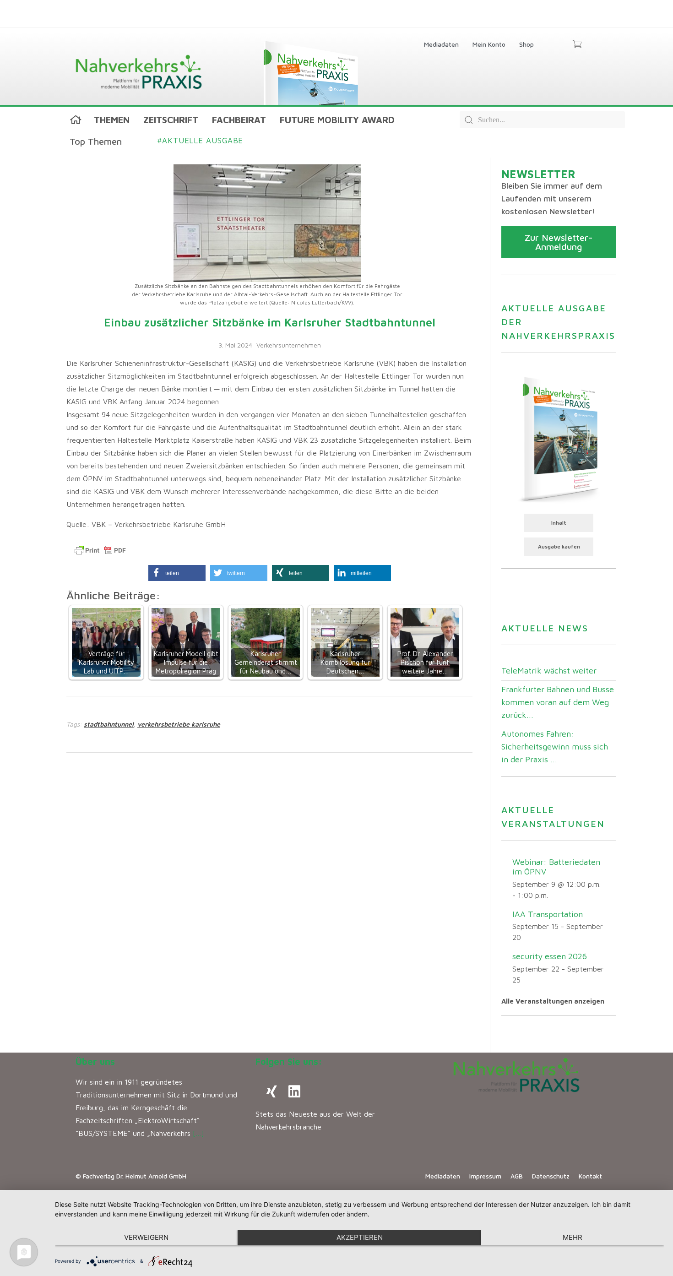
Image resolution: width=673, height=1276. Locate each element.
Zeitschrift (170, 119)
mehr (572, 1237)
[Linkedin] (294, 1091)
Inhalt (558, 523)
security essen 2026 (549, 956)
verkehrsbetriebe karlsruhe (178, 724)
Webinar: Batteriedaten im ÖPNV (556, 866)
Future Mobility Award (337, 119)
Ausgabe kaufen (559, 546)
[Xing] (271, 1091)
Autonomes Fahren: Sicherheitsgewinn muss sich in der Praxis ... (554, 746)
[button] (177, 573)
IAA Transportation (547, 914)
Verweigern (146, 1237)
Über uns (95, 1061)
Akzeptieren (359, 1237)
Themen (112, 119)
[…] (198, 1133)
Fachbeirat (239, 119)
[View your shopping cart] (577, 45)
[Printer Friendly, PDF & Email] (100, 550)
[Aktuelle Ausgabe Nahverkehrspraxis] (558, 438)
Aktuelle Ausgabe (200, 140)
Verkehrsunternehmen (288, 345)
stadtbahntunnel (109, 724)
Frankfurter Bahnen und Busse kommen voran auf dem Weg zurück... (557, 702)
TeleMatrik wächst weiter (549, 670)
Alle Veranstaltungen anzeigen (552, 1001)
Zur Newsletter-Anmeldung (559, 242)
